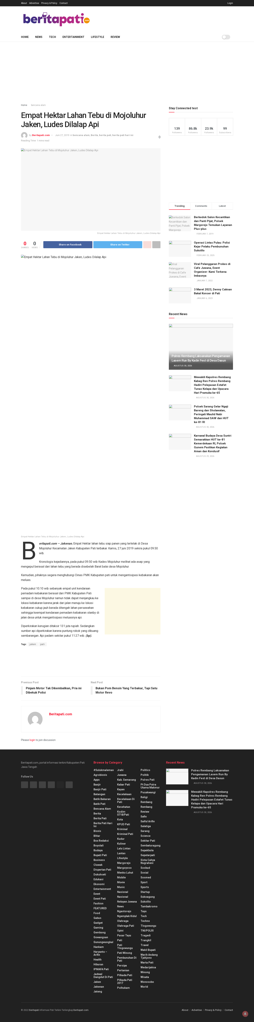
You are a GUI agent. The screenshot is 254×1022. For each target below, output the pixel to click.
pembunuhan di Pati (126, 959)
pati (42, 644)
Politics (145, 770)
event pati (100, 898)
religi (144, 797)
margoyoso (124, 867)
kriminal (122, 829)
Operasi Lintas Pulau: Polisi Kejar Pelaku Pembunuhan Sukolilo (212, 246)
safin (144, 816)
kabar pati (123, 784)
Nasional (122, 896)
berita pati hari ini (122, 135)
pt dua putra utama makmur (150, 786)
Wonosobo (147, 981)
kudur (121, 838)
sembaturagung (150, 845)
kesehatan (123, 806)
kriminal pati (125, 833)
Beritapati (34, 1010)
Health (98, 959)
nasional (122, 891)
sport (144, 882)
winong (145, 972)
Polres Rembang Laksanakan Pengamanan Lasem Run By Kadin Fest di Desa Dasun (210, 774)
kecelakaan (124, 794)
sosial (144, 872)
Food (97, 913)
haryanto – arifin (100, 953)
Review (115, 36)
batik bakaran (102, 799)
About (24, 3)
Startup (145, 891)
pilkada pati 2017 (124, 981)
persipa (122, 965)
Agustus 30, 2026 (182, 366)
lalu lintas (124, 848)
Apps (97, 779)
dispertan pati (102, 869)
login (32, 739)
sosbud (145, 867)
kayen (121, 789)
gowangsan (101, 937)
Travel (145, 945)
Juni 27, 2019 (62, 135)
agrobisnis (100, 774)
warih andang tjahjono (149, 956)
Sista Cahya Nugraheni (148, 861)
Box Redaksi (101, 840)
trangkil (146, 940)
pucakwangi (148, 792)
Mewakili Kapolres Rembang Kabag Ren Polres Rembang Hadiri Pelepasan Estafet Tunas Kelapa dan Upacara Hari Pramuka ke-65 (212, 384)
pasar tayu (124, 935)
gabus (97, 917)
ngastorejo (124, 911)
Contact (64, 3)
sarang (145, 831)
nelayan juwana (127, 901)
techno (145, 920)
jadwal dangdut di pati (103, 976)
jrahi (120, 770)
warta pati (147, 962)
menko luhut (125, 872)
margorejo (124, 862)
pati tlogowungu (125, 947)
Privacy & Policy (49, 3)
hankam (99, 946)
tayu (144, 911)
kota (120, 819)
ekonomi (99, 884)
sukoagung (148, 896)
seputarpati (148, 855)
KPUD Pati (123, 824)
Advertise (34, 3)
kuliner (121, 843)
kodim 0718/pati (123, 813)
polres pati (148, 779)
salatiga (146, 826)
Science (145, 835)
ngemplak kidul (127, 916)
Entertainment (73, 36)
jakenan (99, 986)
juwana (121, 774)
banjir (97, 784)
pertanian (123, 970)
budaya (98, 850)
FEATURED (100, 908)
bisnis (97, 831)
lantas (121, 853)
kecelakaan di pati (126, 801)
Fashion (98, 903)
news (120, 906)
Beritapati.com (41, 135)
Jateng (98, 991)
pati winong (124, 952)
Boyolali (99, 845)
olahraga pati (125, 925)
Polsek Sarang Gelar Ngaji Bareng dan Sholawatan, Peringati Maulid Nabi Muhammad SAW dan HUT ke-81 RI (211, 414)
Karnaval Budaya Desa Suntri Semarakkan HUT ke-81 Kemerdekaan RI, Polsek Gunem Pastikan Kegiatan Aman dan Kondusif (212, 443)
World (144, 986)
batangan (99, 794)
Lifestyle (97, 36)
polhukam (123, 987)
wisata (145, 977)
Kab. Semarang (126, 779)
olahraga (122, 920)
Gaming (98, 927)
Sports (145, 887)
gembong (100, 932)
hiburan (98, 964)
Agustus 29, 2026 (205, 456)
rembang (146, 802)
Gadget (98, 922)
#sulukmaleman (104, 770)
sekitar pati (148, 840)
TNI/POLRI (147, 930)
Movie (121, 882)
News (38, 36)
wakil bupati (148, 949)
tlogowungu (148, 925)
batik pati (99, 803)
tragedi (146, 935)
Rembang (146, 806)
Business (99, 860)
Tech (52, 36)
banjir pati (100, 789)
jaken (33, 644)
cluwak (98, 864)
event (97, 893)
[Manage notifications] (245, 1014)
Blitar (97, 835)
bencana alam (38, 105)
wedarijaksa (148, 967)
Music (121, 887)
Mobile (121, 877)
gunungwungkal (103, 942)
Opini (120, 930)
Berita (94, 135)
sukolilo (146, 901)
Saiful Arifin (148, 821)
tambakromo (149, 906)
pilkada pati (124, 975)
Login (230, 3)
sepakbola (147, 850)
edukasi (98, 879)
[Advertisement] (165, 18)
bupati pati (100, 855)
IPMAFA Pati (101, 969)
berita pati (105, 135)
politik (145, 774)
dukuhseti (100, 874)
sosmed (146, 877)
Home (25, 36)
